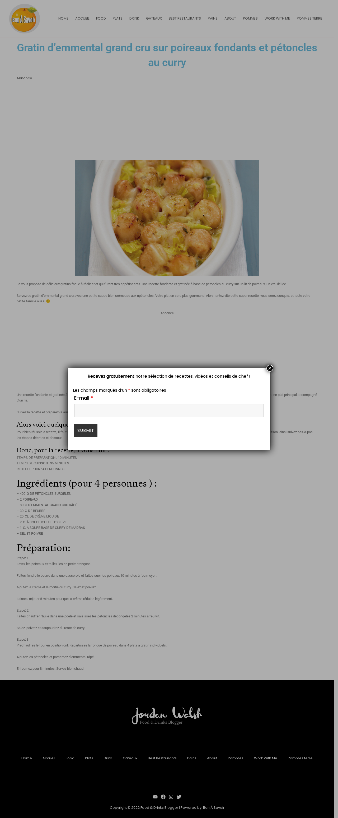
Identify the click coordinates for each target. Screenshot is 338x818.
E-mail (83, 398)
